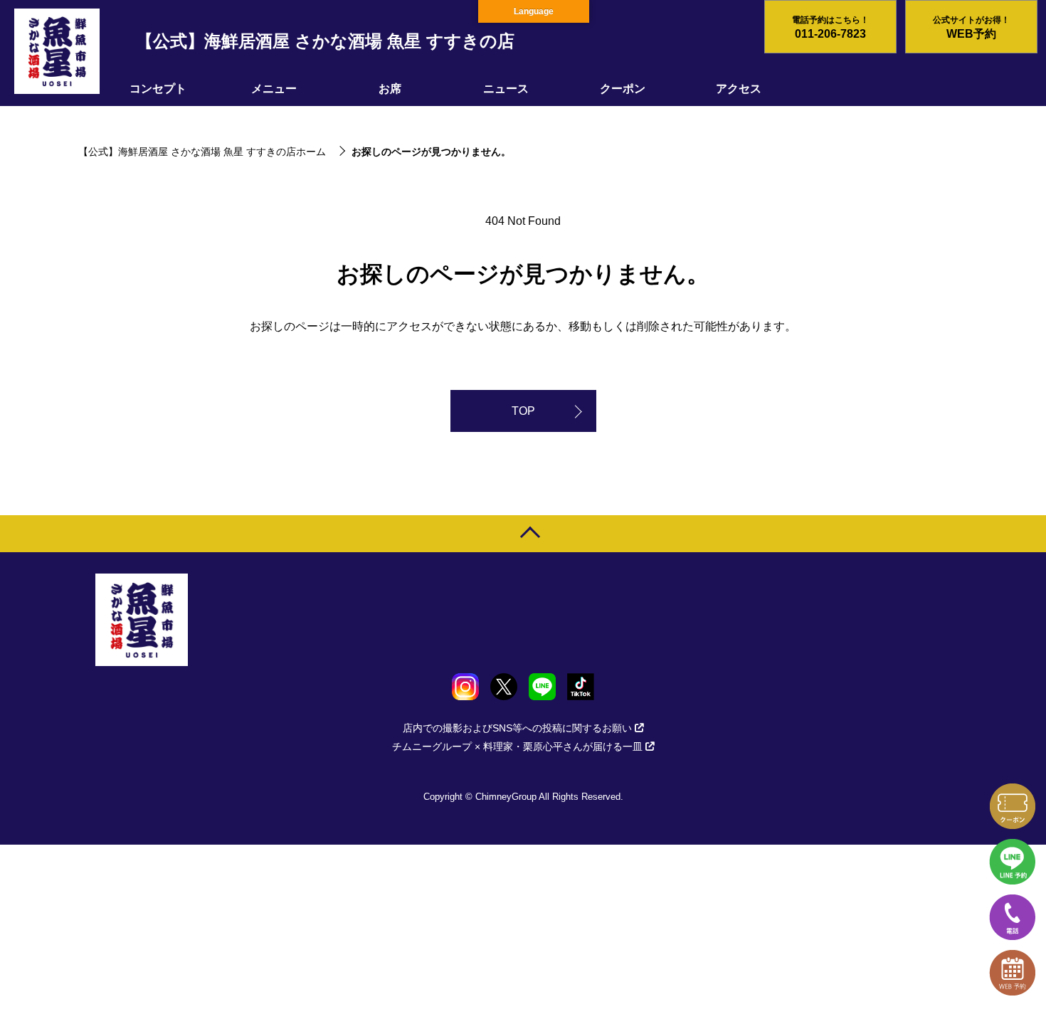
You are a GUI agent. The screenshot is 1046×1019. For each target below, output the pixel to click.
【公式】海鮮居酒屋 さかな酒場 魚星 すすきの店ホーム (202, 151)
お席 (390, 89)
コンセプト (158, 89)
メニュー (274, 89)
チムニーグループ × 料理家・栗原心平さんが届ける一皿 (517, 746)
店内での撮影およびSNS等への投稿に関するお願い (517, 728)
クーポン (622, 89)
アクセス (738, 89)
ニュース (506, 89)
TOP (523, 411)
